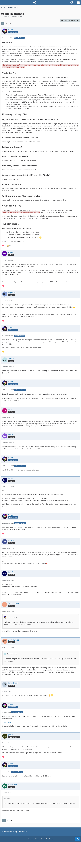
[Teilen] (78, 20)
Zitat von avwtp (12, 654)
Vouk (5, 16)
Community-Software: (40, 839)
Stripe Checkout (7, 722)
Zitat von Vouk (12, 617)
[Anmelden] (35, 2)
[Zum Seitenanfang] (77, 839)
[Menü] (78, 3)
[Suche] (72, 3)
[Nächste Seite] (10, 23)
